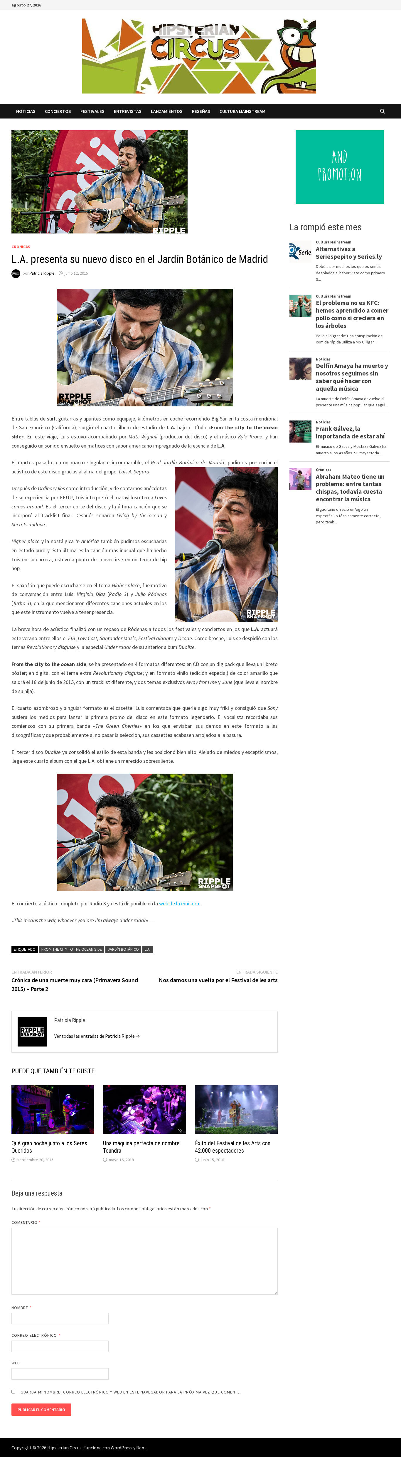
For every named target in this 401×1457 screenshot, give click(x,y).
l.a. (148, 949)
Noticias (26, 111)
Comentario (26, 1222)
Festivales (92, 111)
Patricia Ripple (42, 273)
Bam (141, 1448)
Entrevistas (127, 111)
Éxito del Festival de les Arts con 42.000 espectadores (232, 1147)
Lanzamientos (167, 111)
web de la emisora (178, 903)
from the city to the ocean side (71, 949)
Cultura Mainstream (242, 111)
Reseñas (201, 111)
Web (15, 1363)
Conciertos (58, 111)
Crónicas (20, 246)
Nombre (21, 1307)
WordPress (121, 1448)
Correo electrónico (35, 1335)
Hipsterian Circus (64, 1448)
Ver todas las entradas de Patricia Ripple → (97, 1036)
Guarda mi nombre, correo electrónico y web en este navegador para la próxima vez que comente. (131, 1392)
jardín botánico (123, 949)
